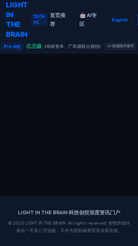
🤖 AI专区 (88, 20)
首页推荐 (58, 20)
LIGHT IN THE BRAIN (25, 19)
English (120, 19)
